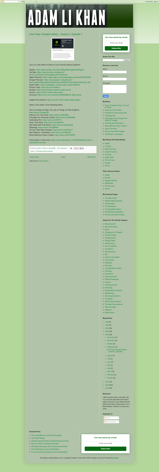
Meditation (108, 263)
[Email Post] (70, 148)
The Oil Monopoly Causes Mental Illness (45, 449)
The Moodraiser (110, 206)
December (111, 337)
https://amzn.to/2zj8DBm (48, 127)
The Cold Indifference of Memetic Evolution (46, 435)
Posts (107, 418)
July (109, 359)
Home (63, 157)
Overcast (108, 154)
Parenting (108, 271)
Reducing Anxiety (111, 285)
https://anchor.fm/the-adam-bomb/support (63, 100)
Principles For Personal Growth (116, 113)
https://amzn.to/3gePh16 (53, 122)
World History (109, 312)
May (109, 365)
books (107, 229)
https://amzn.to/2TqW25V (61, 132)
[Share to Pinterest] (83, 148)
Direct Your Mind (111, 129)
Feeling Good (109, 243)
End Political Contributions (114, 212)
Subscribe (116, 48)
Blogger (116, 458)
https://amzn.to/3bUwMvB (62, 125)
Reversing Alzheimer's (113, 296)
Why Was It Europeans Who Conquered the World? (49, 446)
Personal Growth (111, 276)
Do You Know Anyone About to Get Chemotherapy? (49, 452)
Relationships (109, 293)
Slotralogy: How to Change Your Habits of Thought (116, 119)
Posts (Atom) (43, 161)
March (109, 371)
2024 (107, 328)
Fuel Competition (111, 246)
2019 (107, 388)
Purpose (108, 282)
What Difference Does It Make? (116, 126)
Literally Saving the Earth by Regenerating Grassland (50, 441)
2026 (107, 322)
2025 (107, 325)
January (110, 378)
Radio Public (109, 157)
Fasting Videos (110, 240)
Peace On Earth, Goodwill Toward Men (45, 444)
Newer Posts (34, 157)
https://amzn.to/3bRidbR (65, 117)
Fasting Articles (110, 238)
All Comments (110, 422)
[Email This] (75, 148)
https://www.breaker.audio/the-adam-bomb (54, 90)
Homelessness (110, 252)
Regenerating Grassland (113, 201)
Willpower (108, 310)
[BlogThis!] (77, 148)
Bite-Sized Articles (111, 227)
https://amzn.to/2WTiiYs (52, 120)
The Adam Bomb (111, 198)
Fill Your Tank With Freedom (115, 131)
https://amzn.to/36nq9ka (59, 115)
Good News (109, 249)
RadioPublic (109, 183)
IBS (106, 254)
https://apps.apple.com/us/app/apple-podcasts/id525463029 (67, 77)
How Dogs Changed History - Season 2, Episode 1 (55, 34)
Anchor (107, 165)
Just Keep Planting (37, 438)
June (109, 362)
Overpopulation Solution (113, 268)
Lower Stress (109, 260)
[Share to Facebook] (81, 148)
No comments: (62, 148)
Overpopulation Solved (113, 209)
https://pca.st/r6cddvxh (50, 87)
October (110, 344)
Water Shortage (110, 307)
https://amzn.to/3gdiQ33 (39, 112)
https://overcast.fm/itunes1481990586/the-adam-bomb (59, 95)
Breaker (107, 163)
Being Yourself (110, 224)
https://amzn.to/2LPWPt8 (65, 135)
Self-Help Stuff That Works (114, 123)
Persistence (109, 274)
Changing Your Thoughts (113, 232)
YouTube (108, 146)
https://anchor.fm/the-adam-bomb (49, 92)
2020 (107, 385)
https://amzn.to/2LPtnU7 (63, 130)
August (110, 355)
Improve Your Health (112, 257)
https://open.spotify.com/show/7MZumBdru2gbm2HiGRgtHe (60, 70)
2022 (107, 334)
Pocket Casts (109, 160)
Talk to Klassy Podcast (113, 301)
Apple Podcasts (110, 149)
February (110, 375)
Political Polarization (112, 279)
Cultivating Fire (110, 116)
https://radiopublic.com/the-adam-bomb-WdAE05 (60, 85)
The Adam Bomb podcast (44, 151)
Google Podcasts (111, 152)
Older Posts (91, 157)
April (109, 368)
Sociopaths (109, 299)
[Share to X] (79, 148)
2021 (107, 382)
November (111, 340)
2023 (107, 331)
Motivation (108, 265)
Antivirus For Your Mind (113, 110)
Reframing (108, 288)
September (111, 347)
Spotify (107, 143)
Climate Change (110, 235)
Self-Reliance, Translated (113, 134)
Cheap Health (109, 204)
